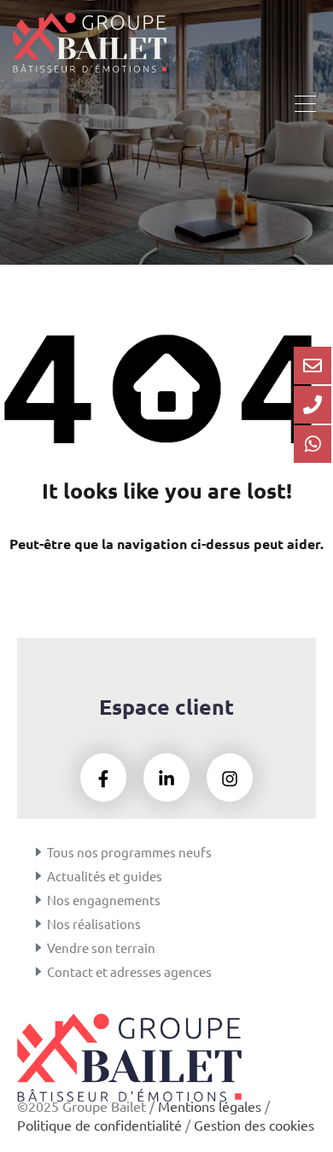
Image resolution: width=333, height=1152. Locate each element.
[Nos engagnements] (38, 900)
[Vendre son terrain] (38, 948)
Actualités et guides (104, 876)
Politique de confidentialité (99, 1124)
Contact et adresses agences (129, 971)
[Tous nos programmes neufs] (38, 852)
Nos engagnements (104, 900)
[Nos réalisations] (38, 924)
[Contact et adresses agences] (38, 972)
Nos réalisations (94, 923)
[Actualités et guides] (38, 876)
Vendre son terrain (101, 947)
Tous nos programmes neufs (129, 852)
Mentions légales (209, 1105)
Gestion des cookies (254, 1124)
